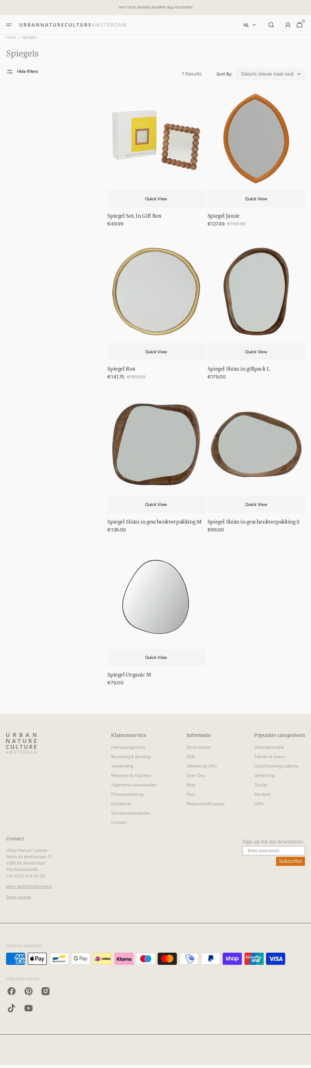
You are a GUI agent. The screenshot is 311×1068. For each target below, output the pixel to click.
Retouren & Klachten (131, 775)
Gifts (259, 803)
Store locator (198, 747)
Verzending (122, 766)
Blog (190, 785)
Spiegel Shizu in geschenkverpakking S (253, 522)
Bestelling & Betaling (131, 756)
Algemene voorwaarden (134, 785)
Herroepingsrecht (128, 747)
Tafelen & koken (269, 756)
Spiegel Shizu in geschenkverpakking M (154, 522)
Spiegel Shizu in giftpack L (238, 369)
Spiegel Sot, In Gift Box (134, 216)
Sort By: (224, 74)
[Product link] (156, 163)
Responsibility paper (205, 803)
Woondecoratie (269, 747)
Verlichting (264, 775)
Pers (190, 794)
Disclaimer (121, 803)
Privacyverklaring (127, 794)
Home (11, 37)
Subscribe (290, 861)
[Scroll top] (304, 1061)
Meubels (262, 794)
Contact (118, 822)
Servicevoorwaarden (130, 813)
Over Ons (195, 775)
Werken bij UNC (201, 766)
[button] (9, 25)
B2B (190, 756)
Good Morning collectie (276, 766)
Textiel (260, 785)
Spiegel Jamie (223, 216)
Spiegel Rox (121, 369)
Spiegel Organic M (129, 675)
